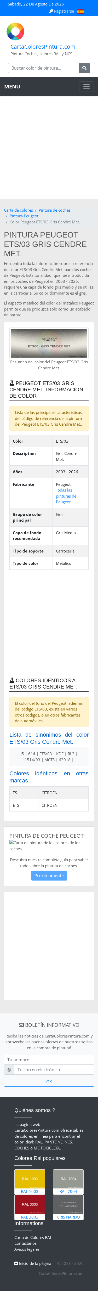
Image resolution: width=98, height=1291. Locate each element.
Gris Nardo (68, 1217)
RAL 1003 (29, 1191)
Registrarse (64, 11)
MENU (12, 86)
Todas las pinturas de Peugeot (66, 495)
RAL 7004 (68, 1191)
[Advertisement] (49, 148)
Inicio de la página (34, 1263)
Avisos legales (26, 1249)
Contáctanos (25, 1243)
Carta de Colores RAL (33, 1237)
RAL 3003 (29, 1217)
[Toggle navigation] (86, 86)
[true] (84, 68)
